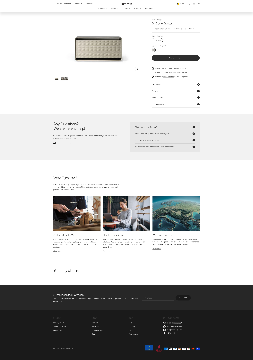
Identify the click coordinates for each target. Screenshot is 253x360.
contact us (190, 29)
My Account (133, 334)
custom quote (168, 77)
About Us (78, 4)
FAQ (130, 323)
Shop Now (57, 251)
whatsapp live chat (174, 326)
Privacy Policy (58, 323)
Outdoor (125, 9)
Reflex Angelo (157, 20)
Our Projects (150, 9)
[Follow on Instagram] (169, 333)
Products (101, 9)
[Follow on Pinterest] (174, 333)
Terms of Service (59, 327)
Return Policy (58, 330)
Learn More (156, 249)
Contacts (89, 4)
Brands (136, 9)
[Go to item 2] (64, 79)
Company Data (97, 330)
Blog (93, 334)
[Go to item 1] (56, 79)
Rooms (113, 9)
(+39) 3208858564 (64, 143)
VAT (130, 330)
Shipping (131, 327)
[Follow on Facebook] (164, 333)
